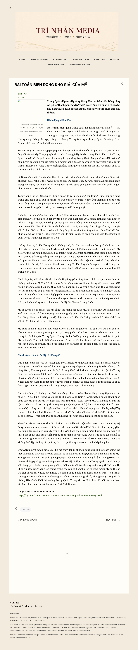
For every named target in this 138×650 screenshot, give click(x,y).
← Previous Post (27, 520)
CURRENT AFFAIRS (39, 59)
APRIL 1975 (99, 59)
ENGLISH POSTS (56, 64)
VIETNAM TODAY (81, 59)
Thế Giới (25, 509)
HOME (22, 59)
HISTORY (114, 59)
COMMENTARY (60, 59)
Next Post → (113, 520)
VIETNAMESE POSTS (80, 64)
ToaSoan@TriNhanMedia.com (26, 606)
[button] (122, 84)
